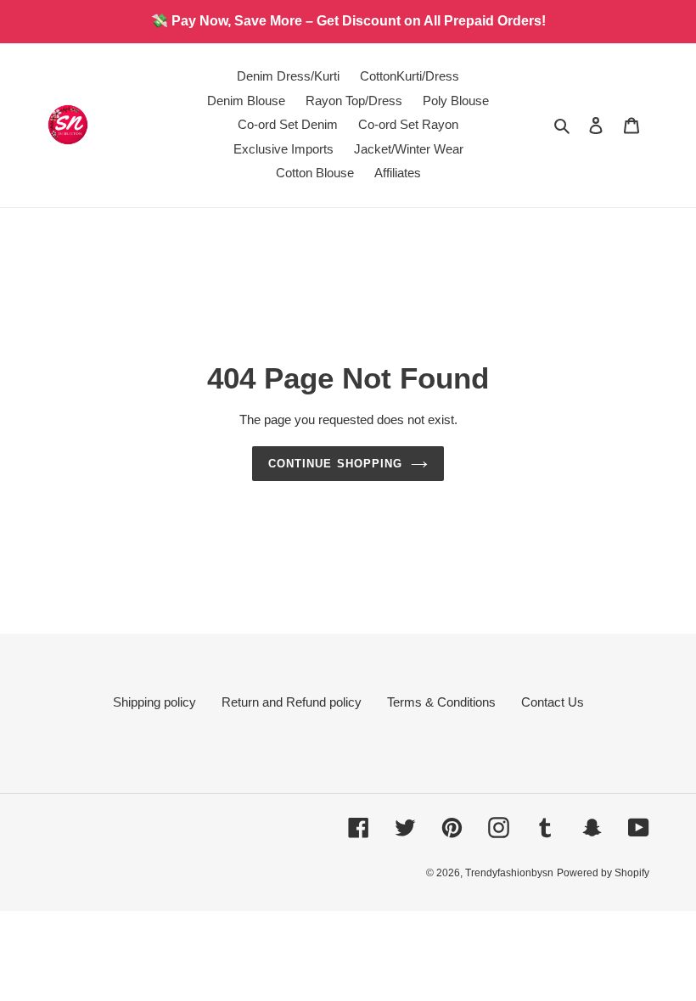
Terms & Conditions (441, 702)
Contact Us (552, 702)
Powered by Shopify (603, 873)
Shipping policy (154, 702)
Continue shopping (335, 463)
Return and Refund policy (292, 702)
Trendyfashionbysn (509, 873)
